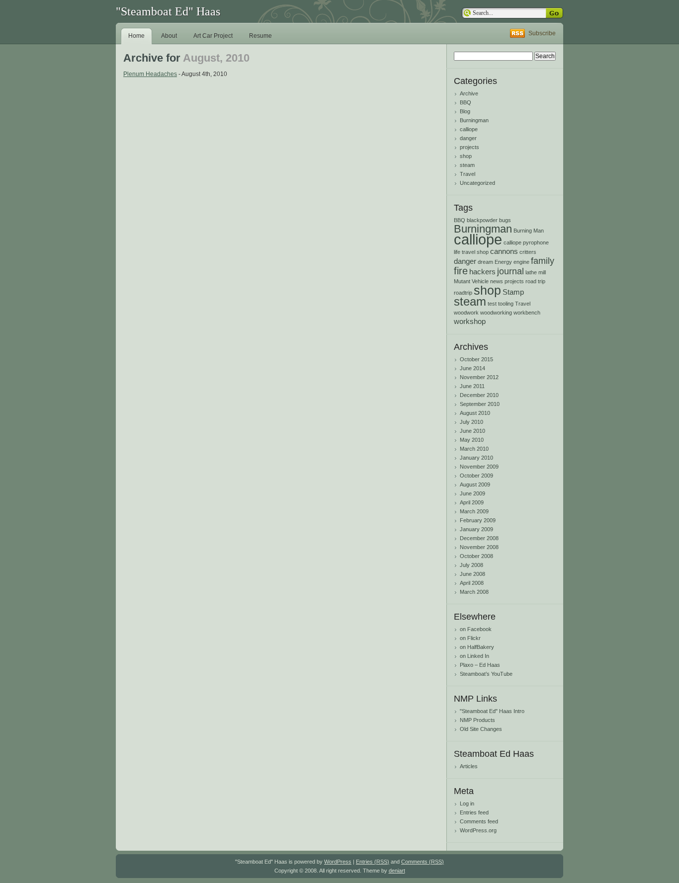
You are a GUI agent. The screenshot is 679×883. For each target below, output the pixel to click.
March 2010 (474, 449)
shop (466, 156)
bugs (505, 220)
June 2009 (472, 493)
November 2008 (479, 547)
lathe (531, 272)
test (492, 304)
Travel (467, 174)
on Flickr (470, 638)
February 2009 (478, 520)
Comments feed (479, 821)
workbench (526, 313)
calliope (469, 129)
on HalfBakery (477, 647)
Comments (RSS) (422, 862)
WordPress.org (478, 830)
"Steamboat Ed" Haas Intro (492, 711)
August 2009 (475, 484)
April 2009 (472, 502)
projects (469, 147)
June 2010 (472, 431)
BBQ (465, 102)
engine (521, 262)
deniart (397, 871)
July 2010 (471, 422)
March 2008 (474, 592)
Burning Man (528, 231)
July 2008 (471, 565)
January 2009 (476, 529)
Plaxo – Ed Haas (480, 665)
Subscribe (542, 33)
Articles (469, 766)
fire (461, 270)
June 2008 (472, 574)
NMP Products (477, 720)
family (542, 261)
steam (467, 165)
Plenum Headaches (150, 74)
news (496, 281)
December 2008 (479, 538)
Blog (465, 111)
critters (527, 252)
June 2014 (472, 368)
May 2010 (472, 440)
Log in (467, 803)
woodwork (466, 313)
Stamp (513, 292)
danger (468, 138)
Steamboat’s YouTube (486, 674)
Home (136, 35)
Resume (260, 35)
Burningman (474, 120)
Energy (503, 262)
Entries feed (474, 812)
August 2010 (475, 413)
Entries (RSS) (372, 862)
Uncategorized (477, 183)
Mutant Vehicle (471, 281)
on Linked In (474, 656)
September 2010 (480, 404)
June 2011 (472, 386)
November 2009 (479, 467)
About (169, 35)
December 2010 (479, 395)
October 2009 (476, 476)
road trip (535, 281)
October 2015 (476, 359)
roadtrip (463, 293)
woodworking (496, 313)
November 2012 (479, 377)
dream (485, 262)
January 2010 (476, 458)
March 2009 (474, 511)
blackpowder (482, 220)
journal (510, 271)
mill (542, 272)
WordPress (337, 862)
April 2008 (472, 583)
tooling (505, 304)
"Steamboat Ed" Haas (168, 11)
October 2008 (476, 556)
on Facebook (476, 629)
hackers (482, 271)
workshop (470, 321)
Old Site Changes (481, 729)
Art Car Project (213, 35)
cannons (504, 251)
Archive (469, 93)
